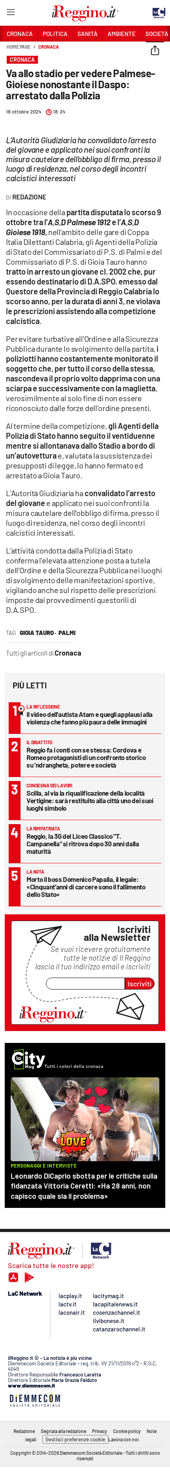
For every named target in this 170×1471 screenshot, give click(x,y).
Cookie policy (127, 1431)
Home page (18, 46)
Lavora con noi (123, 1439)
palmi (67, 632)
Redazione (24, 1431)
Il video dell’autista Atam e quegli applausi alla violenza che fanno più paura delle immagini (89, 718)
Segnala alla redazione (63, 1431)
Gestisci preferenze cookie (75, 1439)
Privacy (99, 1431)
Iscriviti (140, 983)
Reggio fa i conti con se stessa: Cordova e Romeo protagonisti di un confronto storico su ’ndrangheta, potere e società (85, 757)
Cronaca (48, 46)
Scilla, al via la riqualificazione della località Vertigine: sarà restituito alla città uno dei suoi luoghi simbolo (89, 800)
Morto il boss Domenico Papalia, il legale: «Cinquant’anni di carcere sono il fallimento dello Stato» (85, 886)
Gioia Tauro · (38, 632)
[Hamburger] (10, 13)
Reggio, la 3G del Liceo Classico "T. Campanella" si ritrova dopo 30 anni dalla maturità (82, 843)
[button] (155, 51)
